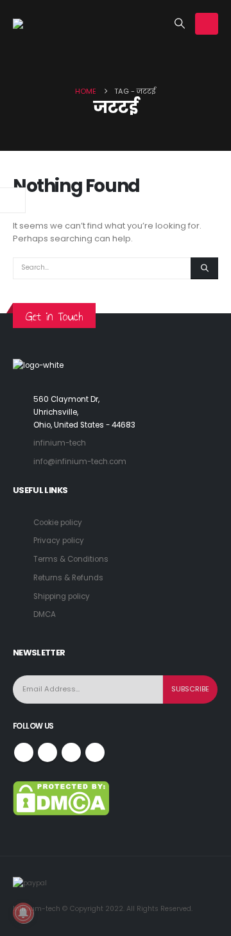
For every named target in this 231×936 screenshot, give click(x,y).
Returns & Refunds (68, 578)
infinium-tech (59, 443)
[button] (180, 23)
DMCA (44, 614)
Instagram (71, 752)
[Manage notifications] (23, 913)
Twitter (47, 752)
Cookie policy (57, 522)
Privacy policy (58, 540)
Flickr (95, 752)
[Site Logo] (45, 24)
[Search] (204, 268)
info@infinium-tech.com (79, 461)
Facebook (23, 752)
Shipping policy (61, 596)
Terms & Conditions (70, 559)
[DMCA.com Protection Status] (61, 797)
